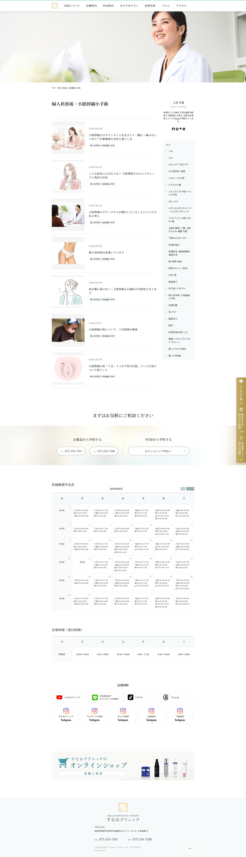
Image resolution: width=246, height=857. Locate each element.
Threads (175, 697)
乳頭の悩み (174, 244)
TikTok (138, 697)
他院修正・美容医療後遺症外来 (179, 253)
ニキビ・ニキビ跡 (176, 177)
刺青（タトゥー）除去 (178, 268)
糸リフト (172, 311)
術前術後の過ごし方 (178, 332)
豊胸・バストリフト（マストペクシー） (179, 340)
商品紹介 (173, 281)
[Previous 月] (188, 489)
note (177, 118)
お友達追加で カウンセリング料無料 (109, 697)
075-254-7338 (104, 451)
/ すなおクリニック (72, 697)
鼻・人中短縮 (175, 355)
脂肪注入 (173, 318)
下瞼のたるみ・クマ (177, 237)
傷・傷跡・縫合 (175, 261)
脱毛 (171, 325)
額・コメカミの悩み (177, 348)
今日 (183, 489)
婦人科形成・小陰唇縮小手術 (179, 297)
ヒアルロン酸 (175, 184)
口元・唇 (172, 274)
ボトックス (173, 201)
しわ (171, 157)
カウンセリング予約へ (158, 451)
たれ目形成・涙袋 (177, 171)
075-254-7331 (71, 451)
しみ (171, 150)
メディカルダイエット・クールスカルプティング (180, 210)
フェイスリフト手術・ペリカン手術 (180, 193)
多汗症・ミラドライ (177, 288)
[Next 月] (192, 489)
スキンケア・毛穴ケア (178, 164)
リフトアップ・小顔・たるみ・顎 (180, 220)
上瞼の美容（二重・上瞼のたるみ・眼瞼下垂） (180, 229)
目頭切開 (173, 305)
